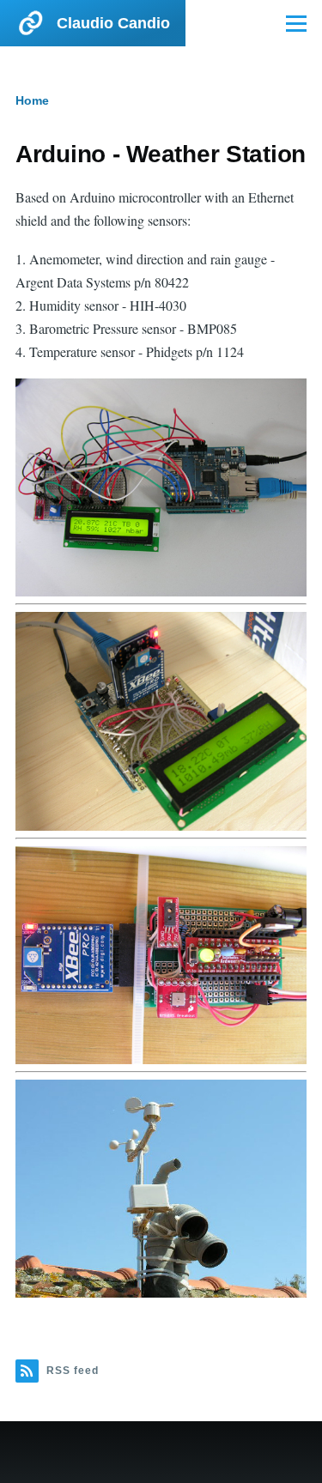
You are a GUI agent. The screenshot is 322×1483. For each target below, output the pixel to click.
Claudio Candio (113, 23)
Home (32, 100)
